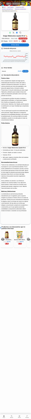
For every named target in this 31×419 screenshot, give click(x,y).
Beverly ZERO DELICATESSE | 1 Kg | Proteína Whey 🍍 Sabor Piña (20, 239)
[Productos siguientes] (28, 239)
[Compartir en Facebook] (17, 32)
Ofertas (9, 3)
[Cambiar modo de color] (29, 3)
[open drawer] (1, 3)
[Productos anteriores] (2, 239)
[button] (4, 7)
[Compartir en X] (13, 32)
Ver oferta (25, 71)
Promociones (16, 3)
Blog (23, 3)
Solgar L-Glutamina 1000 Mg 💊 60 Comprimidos (7, 239)
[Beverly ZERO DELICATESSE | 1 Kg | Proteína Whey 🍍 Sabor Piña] (20, 235)
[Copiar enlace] (20, 32)
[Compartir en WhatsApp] (10, 32)
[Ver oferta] (15, 21)
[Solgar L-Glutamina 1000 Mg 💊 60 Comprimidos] (7, 235)
